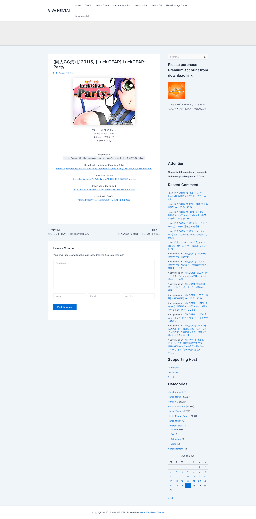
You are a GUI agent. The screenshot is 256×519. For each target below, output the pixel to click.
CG (172, 434)
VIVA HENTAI (59, 11)
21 (194, 481)
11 (176, 476)
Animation (176, 439)
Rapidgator (173, 367)
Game (174, 429)
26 (182, 485)
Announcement (175, 448)
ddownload (173, 372)
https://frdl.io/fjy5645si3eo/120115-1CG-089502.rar (104, 200)
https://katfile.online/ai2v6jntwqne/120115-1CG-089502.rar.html (104, 179)
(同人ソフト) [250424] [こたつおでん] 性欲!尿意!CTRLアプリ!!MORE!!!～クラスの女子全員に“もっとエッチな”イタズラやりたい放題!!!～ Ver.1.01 (187, 346)
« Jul (170, 498)
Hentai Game (102, 5)
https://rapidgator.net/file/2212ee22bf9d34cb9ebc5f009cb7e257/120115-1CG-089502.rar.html (104, 168)
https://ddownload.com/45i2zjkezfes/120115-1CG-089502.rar (104, 189)
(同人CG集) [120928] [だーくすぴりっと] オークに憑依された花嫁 (187, 287)
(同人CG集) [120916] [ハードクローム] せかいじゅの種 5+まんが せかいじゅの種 (188, 234)
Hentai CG (157, 5)
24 (170, 485)
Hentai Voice (141, 5)
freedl (171, 377)
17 (171, 481)
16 (205, 476)
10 (171, 476)
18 (176, 481)
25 (176, 485)
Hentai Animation (121, 5)
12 (182, 476)
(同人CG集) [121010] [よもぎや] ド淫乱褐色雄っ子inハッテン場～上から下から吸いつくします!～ (187, 215)
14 (194, 476)
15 (199, 476)
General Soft (174, 425)
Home (78, 5)
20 (188, 481)
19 (182, 481)
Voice (173, 444)
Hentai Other (174, 421)
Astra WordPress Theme (152, 512)
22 (199, 481)
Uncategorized (175, 392)
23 (205, 481)
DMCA (88, 5)
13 (188, 476)
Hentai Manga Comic (176, 5)
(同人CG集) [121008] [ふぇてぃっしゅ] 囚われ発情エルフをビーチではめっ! (187, 196)
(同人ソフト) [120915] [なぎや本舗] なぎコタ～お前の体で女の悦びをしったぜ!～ (188, 245)
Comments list (82, 16)
